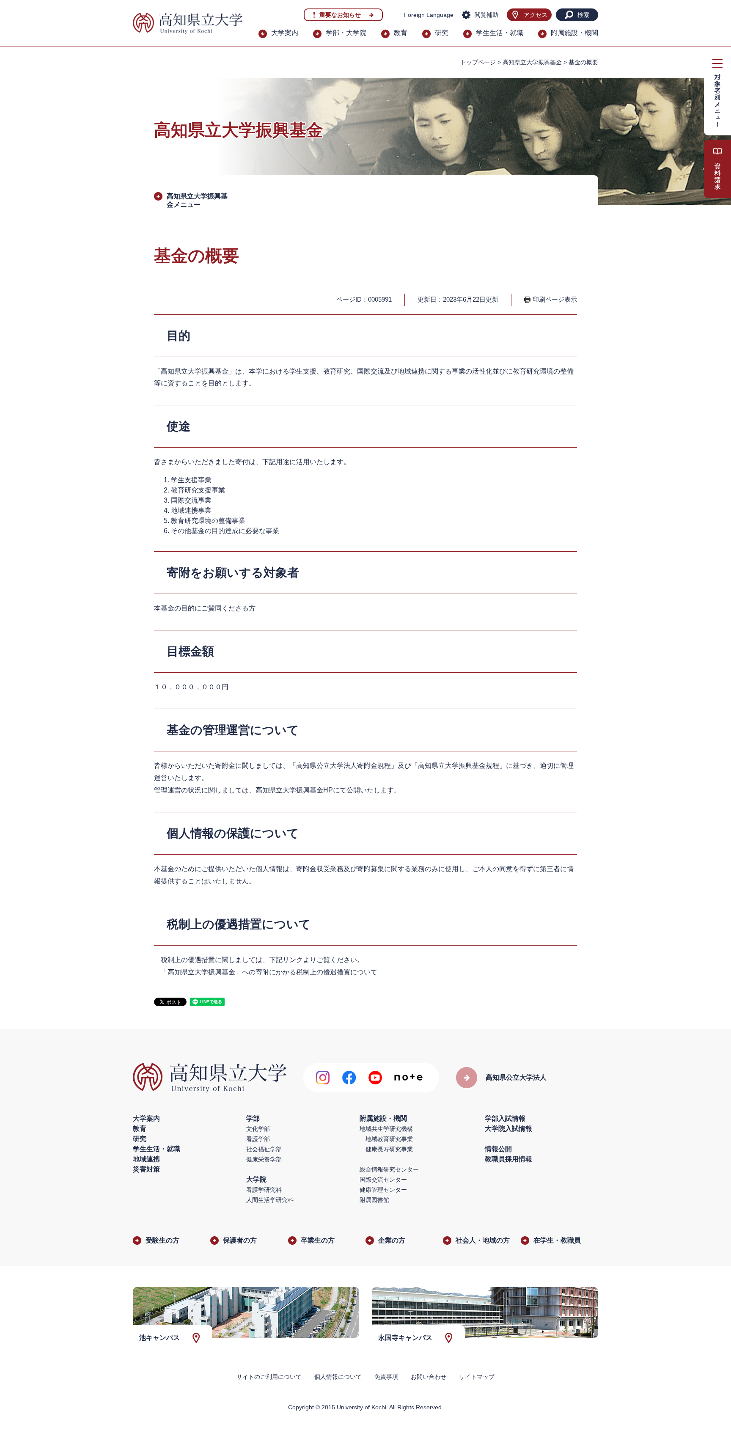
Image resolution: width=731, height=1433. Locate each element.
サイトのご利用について (269, 1376)
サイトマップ (477, 1376)
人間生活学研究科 (270, 1199)
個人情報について (338, 1376)
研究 (441, 32)
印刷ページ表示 (555, 299)
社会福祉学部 (264, 1149)
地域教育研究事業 (389, 1139)
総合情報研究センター (389, 1169)
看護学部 (258, 1139)
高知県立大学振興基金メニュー (197, 200)
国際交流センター (383, 1179)
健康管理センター (383, 1189)
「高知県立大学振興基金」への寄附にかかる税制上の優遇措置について (265, 972)
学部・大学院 (346, 32)
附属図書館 (374, 1199)
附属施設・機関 (574, 32)
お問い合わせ (428, 1376)
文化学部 (258, 1128)
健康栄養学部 (264, 1159)
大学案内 (284, 32)
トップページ (478, 62)
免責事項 (386, 1376)
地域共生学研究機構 (386, 1128)
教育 (400, 32)
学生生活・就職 (499, 32)
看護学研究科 (264, 1189)
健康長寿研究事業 (389, 1149)
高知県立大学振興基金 (532, 62)
